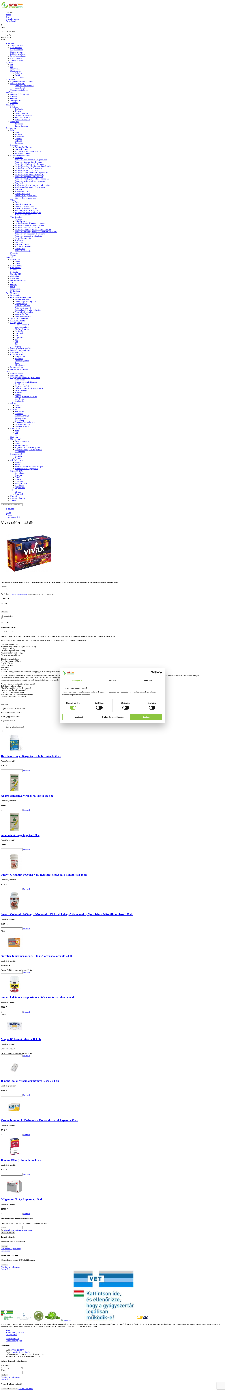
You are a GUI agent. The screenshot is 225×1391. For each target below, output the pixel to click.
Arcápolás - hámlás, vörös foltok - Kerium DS (32, 179)
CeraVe (13, 255)
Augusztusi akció (16, 46)
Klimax (18, 443)
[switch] (99, 708)
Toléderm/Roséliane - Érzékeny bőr (28, 213)
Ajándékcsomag (21, 221)
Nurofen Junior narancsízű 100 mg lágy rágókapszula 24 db (37, 955)
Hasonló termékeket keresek (19, 594)
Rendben (146, 717)
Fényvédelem (20, 137)
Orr (16, 433)
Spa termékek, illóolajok (19, 318)
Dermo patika (11, 128)
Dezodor (18, 346)
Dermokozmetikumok (18, 56)
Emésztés (13, 409)
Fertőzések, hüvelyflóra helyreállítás (28, 450)
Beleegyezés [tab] (77, 680)
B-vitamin (14, 272)
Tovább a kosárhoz (26, 1389)
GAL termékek (15, 268)
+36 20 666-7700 (17, 1350)
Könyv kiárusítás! (16, 50)
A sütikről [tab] (148, 680)
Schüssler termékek (17, 54)
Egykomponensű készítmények (21, 82)
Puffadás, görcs (20, 418)
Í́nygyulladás (19, 473)
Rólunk (8, 15)
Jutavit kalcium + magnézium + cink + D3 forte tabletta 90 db (38, 997)
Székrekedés (19, 412)
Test (16, 344)
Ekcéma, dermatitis (22, 329)
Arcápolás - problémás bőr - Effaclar (28, 168)
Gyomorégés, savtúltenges (24, 422)
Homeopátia (10, 79)
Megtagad (79, 717)
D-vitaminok (15, 291)
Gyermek (18, 139)
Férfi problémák (16, 454)
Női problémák (15, 439)
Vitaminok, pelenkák (22, 117)
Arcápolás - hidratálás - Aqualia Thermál (30, 225)
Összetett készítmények (19, 90)
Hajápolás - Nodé (21, 149)
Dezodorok (19, 183)
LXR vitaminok (16, 58)
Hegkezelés (19, 401)
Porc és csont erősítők (18, 280)
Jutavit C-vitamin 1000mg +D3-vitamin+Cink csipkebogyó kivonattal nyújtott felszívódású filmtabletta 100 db (67, 914)
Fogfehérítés (19, 486)
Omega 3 (13, 285)
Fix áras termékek (16, 52)
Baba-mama (10, 105)
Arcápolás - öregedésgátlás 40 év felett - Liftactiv (33, 230)
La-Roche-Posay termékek (20, 156)
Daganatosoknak (16, 367)
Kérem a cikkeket (8, 1232)
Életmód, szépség (12, 293)
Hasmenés (19, 414)
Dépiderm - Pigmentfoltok (24, 206)
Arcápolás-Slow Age (22, 251)
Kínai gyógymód (16, 352)
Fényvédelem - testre (22, 194)
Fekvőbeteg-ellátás (22, 299)
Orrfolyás (13, 98)
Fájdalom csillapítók (22, 120)
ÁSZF (8, 1330)
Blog (7, 17)
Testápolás (19, 143)
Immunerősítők (15, 289)
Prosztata (18, 456)
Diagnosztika (15, 295)
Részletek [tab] (113, 680)
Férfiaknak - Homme (22, 247)
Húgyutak (14, 437)
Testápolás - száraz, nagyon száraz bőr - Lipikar (32, 185)
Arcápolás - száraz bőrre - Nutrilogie (28, 236)
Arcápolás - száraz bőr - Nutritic (27, 170)
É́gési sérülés (20, 380)
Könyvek (13, 496)
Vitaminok (14, 103)
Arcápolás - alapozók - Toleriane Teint (29, 177)
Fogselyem (19, 481)
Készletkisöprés (16, 48)
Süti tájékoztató (11, 1335)
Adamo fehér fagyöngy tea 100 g (20, 835)
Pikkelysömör (20, 399)
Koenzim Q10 (15, 274)
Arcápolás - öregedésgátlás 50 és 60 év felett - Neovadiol (36, 232)
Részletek (26, 770)
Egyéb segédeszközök (23, 316)
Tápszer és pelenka (17, 60)
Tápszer (18, 111)
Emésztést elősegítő (22, 426)
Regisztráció (5, 1251)
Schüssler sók (20, 88)
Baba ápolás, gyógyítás (23, 115)
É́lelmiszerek (19, 365)
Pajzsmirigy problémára (19, 369)
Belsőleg (18, 407)
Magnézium (14, 278)
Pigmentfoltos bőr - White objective (28, 151)
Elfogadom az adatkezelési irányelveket (18, 1230)
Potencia (18, 458)
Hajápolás (18, 141)
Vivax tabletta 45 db (13, 517)
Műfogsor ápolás (21, 483)
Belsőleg (18, 75)
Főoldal (8, 513)
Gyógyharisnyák (21, 304)
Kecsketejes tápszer (22, 113)
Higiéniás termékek (22, 386)
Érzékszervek (15, 428)
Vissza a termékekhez (9, 1389)
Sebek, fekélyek (21, 390)
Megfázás (9, 92)
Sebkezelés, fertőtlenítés (24, 312)
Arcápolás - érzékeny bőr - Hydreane (28, 162)
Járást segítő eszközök (23, 308)
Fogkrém (18, 475)
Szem (17, 431)
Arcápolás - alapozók (23, 238)
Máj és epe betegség (22, 424)
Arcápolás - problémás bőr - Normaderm (30, 234)
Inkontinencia (20, 452)
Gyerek (18, 263)
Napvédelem (19, 337)
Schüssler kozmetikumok (24, 86)
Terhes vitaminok (21, 126)
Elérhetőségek (11, 21)
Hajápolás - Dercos (22, 244)
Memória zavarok (16, 373)
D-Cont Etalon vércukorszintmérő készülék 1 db (30, 1080)
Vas (11, 282)
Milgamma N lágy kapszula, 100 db (22, 1199)
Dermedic (14, 253)
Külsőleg (18, 405)
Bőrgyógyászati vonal (23, 204)
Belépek (4, 1246)
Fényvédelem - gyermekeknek (26, 196)
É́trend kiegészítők (22, 361)
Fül (16, 435)
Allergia (13, 403)
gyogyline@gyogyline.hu (20, 1352)
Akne (17, 132)
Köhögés (13, 96)
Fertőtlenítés (19, 384)
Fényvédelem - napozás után (25, 198)
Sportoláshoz (20, 77)
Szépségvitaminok (21, 327)
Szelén (12, 287)
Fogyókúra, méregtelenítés (20, 350)
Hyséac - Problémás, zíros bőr (26, 208)
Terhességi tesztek (21, 445)
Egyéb (8, 371)
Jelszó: (3, 1370)
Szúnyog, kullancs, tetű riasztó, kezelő (29, 388)
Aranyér (18, 462)
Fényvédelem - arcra (22, 192)
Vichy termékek (16, 217)
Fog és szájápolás (16, 471)
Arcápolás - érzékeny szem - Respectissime (31, 160)
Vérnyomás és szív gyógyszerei (26, 469)
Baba (17, 202)
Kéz (16, 340)
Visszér (17, 464)
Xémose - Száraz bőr (22, 215)
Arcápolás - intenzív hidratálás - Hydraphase (31, 172)
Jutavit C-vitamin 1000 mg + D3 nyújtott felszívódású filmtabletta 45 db (44, 874)
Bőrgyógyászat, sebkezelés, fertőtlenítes (25, 378)
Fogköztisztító (20, 488)
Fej (11, 65)
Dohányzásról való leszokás (20, 348)
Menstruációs (15, 69)
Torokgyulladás (16, 101)
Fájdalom (9, 62)
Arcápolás (18, 134)
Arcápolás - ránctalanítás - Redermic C (29, 175)
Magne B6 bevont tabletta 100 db (21, 1039)
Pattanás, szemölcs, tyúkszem (26, 397)
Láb (16, 342)
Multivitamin (15, 259)
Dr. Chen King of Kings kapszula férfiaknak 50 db (31, 756)
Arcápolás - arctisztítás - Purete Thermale (30, 223)
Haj (16, 335)
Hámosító (18, 392)
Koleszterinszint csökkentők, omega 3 (29, 467)
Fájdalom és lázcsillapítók (19, 94)
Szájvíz (17, 477)
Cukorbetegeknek (16, 354)
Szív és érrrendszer (17, 460)
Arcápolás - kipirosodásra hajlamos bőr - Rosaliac (33, 166)
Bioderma (14, 145)
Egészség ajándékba (17, 498)
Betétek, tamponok (22, 441)
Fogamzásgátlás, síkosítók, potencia (28, 448)
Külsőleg (18, 73)
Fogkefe (18, 479)
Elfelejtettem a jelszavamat (11, 1249)
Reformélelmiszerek (17, 321)
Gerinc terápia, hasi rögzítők (25, 302)
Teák (17, 363)
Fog (11, 67)
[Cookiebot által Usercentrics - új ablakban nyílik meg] (152, 673)
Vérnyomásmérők (21, 314)
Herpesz (18, 395)
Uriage (12, 200)
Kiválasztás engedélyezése (113, 717)
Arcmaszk (18, 219)
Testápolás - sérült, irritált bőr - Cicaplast (30, 187)
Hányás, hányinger (22, 416)
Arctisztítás (19, 158)
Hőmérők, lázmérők (22, 306)
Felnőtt (17, 261)
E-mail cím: (5, 1366)
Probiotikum (19, 420)
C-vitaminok (15, 276)
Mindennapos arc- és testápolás (26, 211)
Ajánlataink (10, 43)
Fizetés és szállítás (12, 1339)
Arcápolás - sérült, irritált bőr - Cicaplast (30, 181)
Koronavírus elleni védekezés (26, 382)
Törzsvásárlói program (14, 1341)
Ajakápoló (19, 333)
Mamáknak (14, 122)
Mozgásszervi (15, 71)
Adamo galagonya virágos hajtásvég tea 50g (27, 795)
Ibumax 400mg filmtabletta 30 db (21, 1159)
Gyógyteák (19, 494)
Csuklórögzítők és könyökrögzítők (28, 310)
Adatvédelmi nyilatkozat (15, 1333)
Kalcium (13, 270)
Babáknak (14, 107)
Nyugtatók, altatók (17, 376)
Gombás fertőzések (22, 325)
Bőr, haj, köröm (16, 323)
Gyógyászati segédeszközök (20, 297)
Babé (12, 130)
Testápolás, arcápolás (23, 153)
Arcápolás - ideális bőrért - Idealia (27, 227)
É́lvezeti (18, 492)
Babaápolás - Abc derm (23, 147)
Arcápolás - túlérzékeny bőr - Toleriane (29, 164)
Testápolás (19, 109)
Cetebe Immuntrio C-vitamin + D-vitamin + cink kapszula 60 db (39, 1120)
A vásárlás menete (12, 19)
